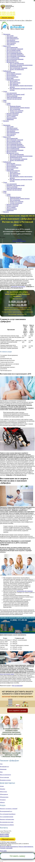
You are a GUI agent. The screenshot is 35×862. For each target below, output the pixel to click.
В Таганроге (3, 799)
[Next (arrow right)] (2, 861)
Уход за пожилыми (17, 685)
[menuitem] (6, 34)
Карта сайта (3, 850)
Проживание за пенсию (5, 780)
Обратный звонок (8, 839)
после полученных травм (7, 674)
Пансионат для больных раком (7, 819)
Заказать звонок (7, 17)
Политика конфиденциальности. (9, 846)
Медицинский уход (4, 766)
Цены (1, 772)
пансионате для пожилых (18, 286)
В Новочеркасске (4, 794)
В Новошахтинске (4, 797)
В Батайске (2, 789)
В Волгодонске (3, 791)
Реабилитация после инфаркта (7, 824)
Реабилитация (3, 769)
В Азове (2, 786)
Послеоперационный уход (6, 811)
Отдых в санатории (4, 777)
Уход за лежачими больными (6, 816)
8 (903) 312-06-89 (7, 14)
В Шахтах (2, 802)
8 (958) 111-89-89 (7, 12)
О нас (1, 763)
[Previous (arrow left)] (0, 861)
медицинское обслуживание (25, 591)
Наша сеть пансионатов (5, 774)
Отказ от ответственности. (25, 846)
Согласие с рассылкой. (6, 848)
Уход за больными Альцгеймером (7, 814)
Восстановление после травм (6, 822)
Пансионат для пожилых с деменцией (8, 808)
